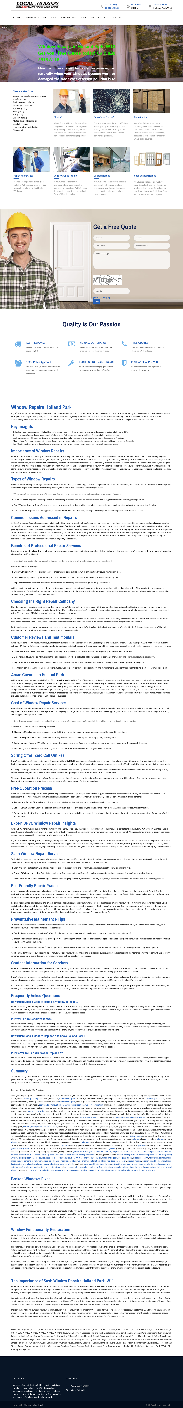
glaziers (160, 1139)
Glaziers (17, 17)
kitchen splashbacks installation (157, 1161)
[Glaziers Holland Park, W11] (38, 5)
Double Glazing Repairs (65, 175)
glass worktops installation (113, 1161)
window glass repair (32, 1098)
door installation (102, 1170)
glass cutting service (111, 1158)
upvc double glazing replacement (65, 1170)
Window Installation (36, 17)
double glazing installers (83, 1154)
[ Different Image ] (101, 297)
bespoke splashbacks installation (126, 1151)
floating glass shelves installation (86, 1158)
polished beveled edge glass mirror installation (132, 1164)
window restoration (94, 1105)
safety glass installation (22, 1167)
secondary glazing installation (126, 1167)
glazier (136, 1139)
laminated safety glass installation (26, 1164)
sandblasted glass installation (46, 1167)
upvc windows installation (122, 1170)
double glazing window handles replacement (137, 1154)
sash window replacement (73, 1105)
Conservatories (68, 17)
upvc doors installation (144, 1170)
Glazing (58, 117)
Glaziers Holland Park (33, 1405)
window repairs (135, 1136)
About (83, 17)
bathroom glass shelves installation (95, 1151)
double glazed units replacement (56, 1154)
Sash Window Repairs (145, 175)
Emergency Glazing (104, 117)
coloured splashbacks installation (156, 1151)
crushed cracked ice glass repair (25, 1154)
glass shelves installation (160, 1158)
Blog (106, 17)
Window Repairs (102, 175)
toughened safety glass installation (129, 1117)
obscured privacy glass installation (59, 1164)
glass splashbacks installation (57, 1161)
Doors (53, 17)
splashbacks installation (151, 1167)
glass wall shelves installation (86, 1161)
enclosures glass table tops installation (52, 1158)
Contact (117, 17)
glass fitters (16, 1148)
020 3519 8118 (112, 8)
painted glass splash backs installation (40, 1126)
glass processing (140, 1158)
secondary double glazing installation (96, 1167)
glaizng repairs (134, 1161)
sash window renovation (50, 1105)
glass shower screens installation (26, 1161)
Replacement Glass (23, 175)
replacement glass (67, 1098)
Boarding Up (140, 117)
